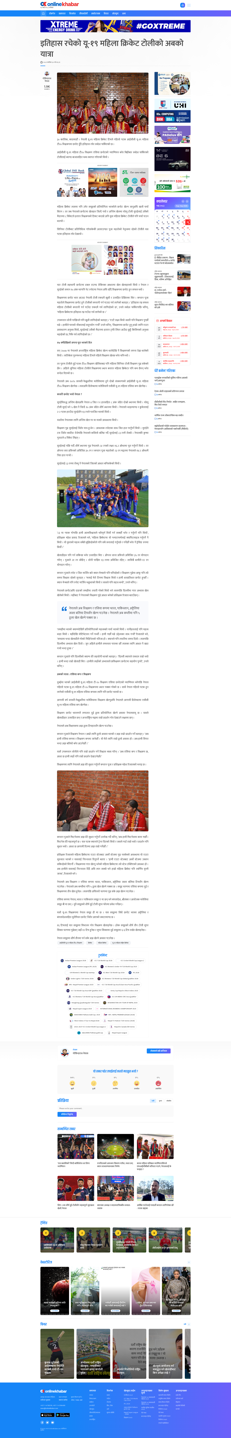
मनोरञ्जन (95, 14)
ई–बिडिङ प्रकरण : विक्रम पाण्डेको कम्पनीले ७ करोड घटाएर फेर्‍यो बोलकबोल (164, 260)
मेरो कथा (143, 1413)
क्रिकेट (90, 942)
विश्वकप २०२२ (128, 1418)
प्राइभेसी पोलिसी (180, 1405)
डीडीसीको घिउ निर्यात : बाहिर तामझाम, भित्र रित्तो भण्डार (169, 403)
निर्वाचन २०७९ (162, 1419)
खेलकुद (115, 14)
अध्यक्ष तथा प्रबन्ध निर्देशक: (47, 1397)
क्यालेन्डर (161, 201)
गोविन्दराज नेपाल (47, 80)
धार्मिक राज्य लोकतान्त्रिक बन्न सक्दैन (168, 415)
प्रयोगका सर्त (179, 1398)
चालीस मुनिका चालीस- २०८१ (148, 1408)
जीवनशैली (83, 14)
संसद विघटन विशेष (163, 1402)
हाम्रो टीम (178, 1395)
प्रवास (91, 1416)
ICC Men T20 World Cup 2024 (131, 1399)
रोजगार (109, 1402)
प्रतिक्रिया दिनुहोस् (67, 1114)
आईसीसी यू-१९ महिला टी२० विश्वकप (70, 942)
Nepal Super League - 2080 (131, 1413)
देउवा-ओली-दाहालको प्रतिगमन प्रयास (169, 391)
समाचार (62, 14)
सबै (185, 1324)
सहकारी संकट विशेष (164, 1395)
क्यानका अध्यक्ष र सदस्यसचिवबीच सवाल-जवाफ (114, 1207)
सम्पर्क (178, 1409)
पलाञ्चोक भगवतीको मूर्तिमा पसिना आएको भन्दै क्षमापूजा (170, 379)
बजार (108, 1395)
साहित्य (91, 1402)
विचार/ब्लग (92, 1398)
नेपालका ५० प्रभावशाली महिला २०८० (148, 1403)
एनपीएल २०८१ (128, 1395)
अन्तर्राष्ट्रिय (92, 1419)
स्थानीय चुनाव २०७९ (164, 1416)
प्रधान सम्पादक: (63, 1397)
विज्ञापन (178, 1402)
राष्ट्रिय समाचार (158, 271)
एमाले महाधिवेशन (163, 1423)
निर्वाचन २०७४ (162, 1409)
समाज (91, 1395)
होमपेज (52, 14)
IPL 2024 (127, 1404)
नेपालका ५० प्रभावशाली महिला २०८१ (148, 1398)
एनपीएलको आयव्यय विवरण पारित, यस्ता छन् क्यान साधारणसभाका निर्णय (115, 1165)
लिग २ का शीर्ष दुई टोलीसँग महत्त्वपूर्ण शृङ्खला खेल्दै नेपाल (76, 1207)
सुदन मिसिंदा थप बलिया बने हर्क (164, 306)
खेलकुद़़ (91, 1409)
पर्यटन (108, 1398)
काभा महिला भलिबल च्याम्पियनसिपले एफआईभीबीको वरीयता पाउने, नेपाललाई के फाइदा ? (154, 1166)
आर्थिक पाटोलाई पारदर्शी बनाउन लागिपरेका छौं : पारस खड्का (155, 1207)
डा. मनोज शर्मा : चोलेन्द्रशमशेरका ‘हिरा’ (163, 292)
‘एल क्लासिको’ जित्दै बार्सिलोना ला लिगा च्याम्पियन (74, 1165)
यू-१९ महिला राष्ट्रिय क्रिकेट (120, 942)
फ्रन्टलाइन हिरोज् (146, 1416)
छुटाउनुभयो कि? (158, 255)
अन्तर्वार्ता (92, 1405)
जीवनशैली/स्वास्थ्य (94, 1412)
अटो (108, 1409)
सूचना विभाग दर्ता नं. (76, 1397)
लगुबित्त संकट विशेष (164, 1398)
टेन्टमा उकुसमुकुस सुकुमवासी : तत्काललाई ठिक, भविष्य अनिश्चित (163, 277)
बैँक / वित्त (110, 1405)
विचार (106, 14)
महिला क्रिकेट (102, 942)
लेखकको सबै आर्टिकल (158, 1051)
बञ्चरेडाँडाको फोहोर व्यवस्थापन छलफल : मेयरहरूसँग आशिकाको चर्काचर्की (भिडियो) (171, 427)
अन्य (124, 14)
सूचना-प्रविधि (110, 1412)
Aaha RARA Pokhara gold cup (131, 1408)
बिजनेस (72, 14)
